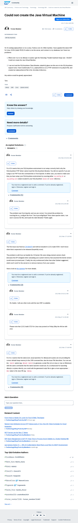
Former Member (16, 29)
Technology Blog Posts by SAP (16, 420)
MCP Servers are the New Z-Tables (16, 432)
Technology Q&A (42, 7)
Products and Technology (21, 7)
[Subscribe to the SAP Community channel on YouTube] (40, 515)
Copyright (26, 520)
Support (54, 520)
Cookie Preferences (64, 520)
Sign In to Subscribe (63, 19)
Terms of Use (17, 520)
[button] (65, 29)
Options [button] (72, 19)
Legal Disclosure (36, 520)
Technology (33, 7)
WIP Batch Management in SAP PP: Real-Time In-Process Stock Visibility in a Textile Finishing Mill (37, 439)
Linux (17, 87)
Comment (68, 95)
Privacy (10, 520)
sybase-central (24, 87)
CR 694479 (29, 247)
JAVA (12, 87)
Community (15, 3)
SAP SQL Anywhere (10, 37)
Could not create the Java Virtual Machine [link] (59, 7)
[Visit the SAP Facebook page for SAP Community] (34, 515)
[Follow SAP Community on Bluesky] (37, 515)
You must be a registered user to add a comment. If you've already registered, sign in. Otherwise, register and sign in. (37, 186)
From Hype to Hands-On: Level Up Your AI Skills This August (24, 418)
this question (21, 268)
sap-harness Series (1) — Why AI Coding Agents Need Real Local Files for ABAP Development (36, 445)
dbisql (7, 87)
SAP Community (9, 7)
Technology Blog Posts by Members (18, 435)
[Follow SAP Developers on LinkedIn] (44, 515)
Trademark (46, 520)
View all (7, 504)
